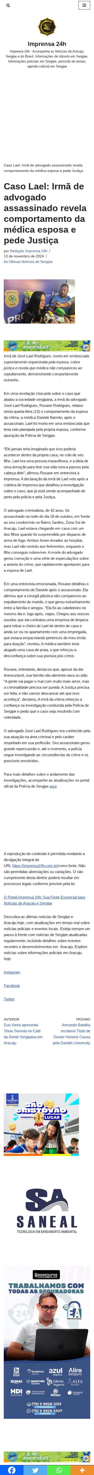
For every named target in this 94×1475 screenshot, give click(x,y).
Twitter (9, 999)
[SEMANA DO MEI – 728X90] (47, 350)
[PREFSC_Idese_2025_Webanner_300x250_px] (41, 1154)
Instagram (12, 972)
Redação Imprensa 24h (28, 251)
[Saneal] (47, 1252)
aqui (53, 786)
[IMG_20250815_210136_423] (47, 1417)
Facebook (12, 985)
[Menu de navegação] (84, 5)
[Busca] (8, 5)
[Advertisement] (47, 110)
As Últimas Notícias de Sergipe (28, 262)
